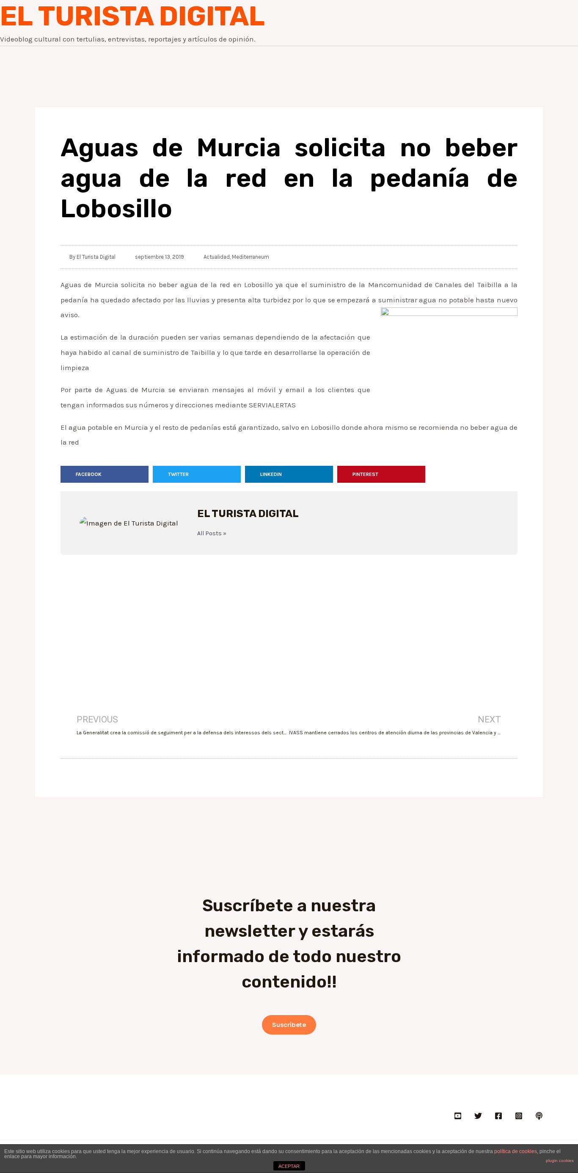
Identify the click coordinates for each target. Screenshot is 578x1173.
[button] (105, 474)
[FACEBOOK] (498, 1116)
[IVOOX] (539, 1116)
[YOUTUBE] (458, 1116)
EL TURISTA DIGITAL (132, 16)
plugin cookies (560, 1160)
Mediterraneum (250, 257)
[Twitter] (478, 1116)
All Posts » (211, 534)
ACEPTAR (289, 1166)
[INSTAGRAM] (519, 1116)
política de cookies (515, 1151)
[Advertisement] (289, 622)
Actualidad (217, 257)
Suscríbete (289, 1025)
